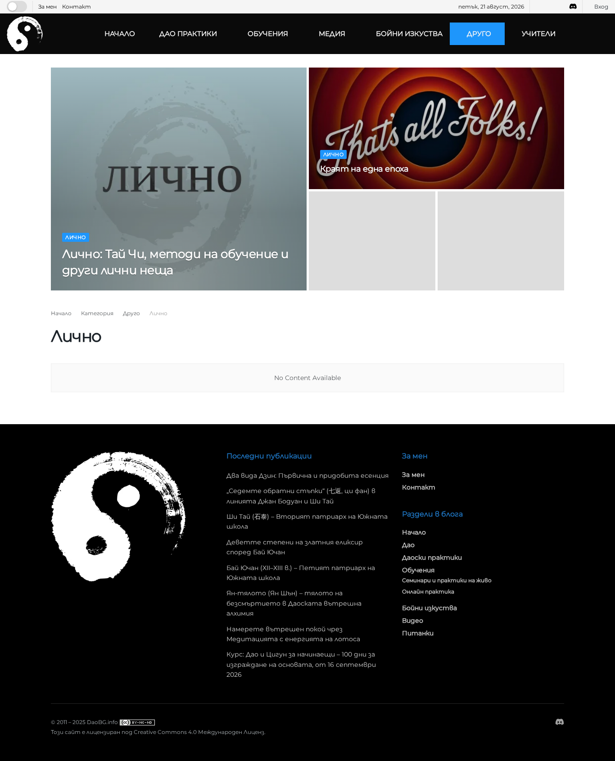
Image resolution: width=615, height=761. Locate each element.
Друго (479, 33)
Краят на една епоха (364, 169)
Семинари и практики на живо (447, 580)
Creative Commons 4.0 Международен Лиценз (199, 732)
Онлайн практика (428, 591)
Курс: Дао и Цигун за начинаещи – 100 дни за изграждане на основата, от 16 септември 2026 (301, 664)
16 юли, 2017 (340, 186)
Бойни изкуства (409, 33)
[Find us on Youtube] (549, 6)
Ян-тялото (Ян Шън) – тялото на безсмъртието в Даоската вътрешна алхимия (294, 603)
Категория (97, 313)
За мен (47, 6)
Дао (408, 545)
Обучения (268, 33)
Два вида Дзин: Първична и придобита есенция (307, 475)
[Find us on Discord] (573, 6)
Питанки (418, 633)
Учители (539, 33)
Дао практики (188, 33)
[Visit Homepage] (25, 33)
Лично (75, 237)
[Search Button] (604, 34)
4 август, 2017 (124, 288)
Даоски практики (432, 557)
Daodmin (83, 288)
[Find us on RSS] (560, 6)
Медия (332, 33)
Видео (412, 620)
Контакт (76, 6)
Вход (600, 6)
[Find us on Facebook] (537, 6)
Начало (119, 33)
